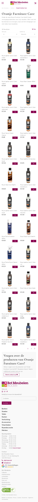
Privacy (15, 497)
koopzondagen (17, 448)
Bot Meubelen (5, 8)
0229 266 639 (8, 460)
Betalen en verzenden (7, 497)
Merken (12, 8)
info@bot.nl (7, 463)
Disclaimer (24, 497)
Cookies (19, 497)
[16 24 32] (10, 34)
